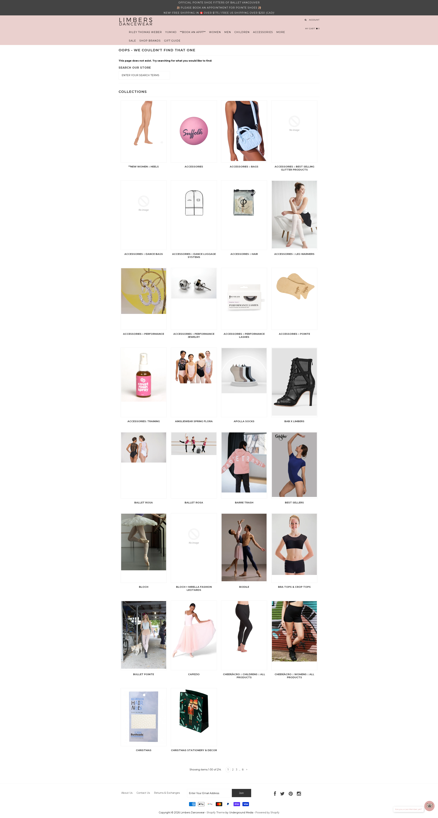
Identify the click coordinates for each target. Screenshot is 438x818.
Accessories (194, 166)
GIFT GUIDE (172, 40)
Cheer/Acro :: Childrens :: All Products (244, 676)
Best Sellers (294, 502)
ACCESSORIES (263, 32)
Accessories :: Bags (244, 166)
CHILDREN (242, 32)
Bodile (244, 586)
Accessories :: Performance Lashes (244, 335)
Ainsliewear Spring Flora (194, 421)
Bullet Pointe (143, 674)
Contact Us (143, 792)
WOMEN (215, 32)
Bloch (143, 586)
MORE (280, 32)
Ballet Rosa (143, 502)
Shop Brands (150, 40)
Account (314, 20)
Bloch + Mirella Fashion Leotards (194, 588)
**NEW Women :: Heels (143, 166)
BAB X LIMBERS (294, 421)
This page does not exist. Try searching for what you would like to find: (165, 60)
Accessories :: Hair (244, 254)
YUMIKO (171, 32)
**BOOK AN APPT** (193, 32)
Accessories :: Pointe (294, 333)
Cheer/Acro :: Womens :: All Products (294, 676)
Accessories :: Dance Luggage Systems (194, 255)
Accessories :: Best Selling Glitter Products (294, 168)
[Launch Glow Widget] (429, 806)
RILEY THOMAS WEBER (145, 32)
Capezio (194, 674)
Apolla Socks (244, 421)
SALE (132, 40)
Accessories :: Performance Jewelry (193, 335)
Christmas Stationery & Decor (194, 750)
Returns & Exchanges (167, 792)
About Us (126, 792)
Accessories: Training (143, 421)
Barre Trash (244, 502)
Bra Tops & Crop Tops (294, 586)
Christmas (143, 750)
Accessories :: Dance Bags (143, 254)
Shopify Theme (216, 812)
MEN (227, 32)
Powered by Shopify (267, 812)
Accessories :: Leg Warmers (294, 254)
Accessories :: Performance (143, 333)
